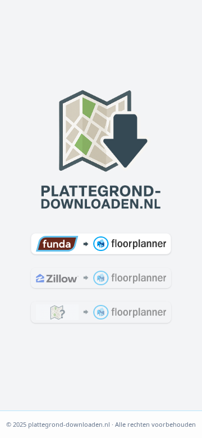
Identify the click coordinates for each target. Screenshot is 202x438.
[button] (101, 243)
